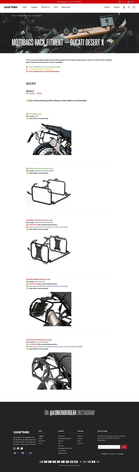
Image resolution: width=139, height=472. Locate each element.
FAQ (59, 443)
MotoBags (32, 60)
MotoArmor (45, 7)
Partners (80, 443)
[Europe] (26, 453)
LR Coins (60, 446)
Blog (79, 441)
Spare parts (66, 7)
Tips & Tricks (62, 451)
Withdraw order (62, 453)
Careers (80, 438)
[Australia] (18, 453)
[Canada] (22, 453)
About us (80, 436)
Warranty (61, 441)
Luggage (34, 7)
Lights (24, 7)
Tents (56, 7)
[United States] (14, 453)
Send (124, 447)
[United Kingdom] (30, 453)
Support (117, 7)
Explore (107, 7)
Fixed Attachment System (60, 227)
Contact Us (61, 436)
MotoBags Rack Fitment (65, 448)
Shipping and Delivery (64, 438)
